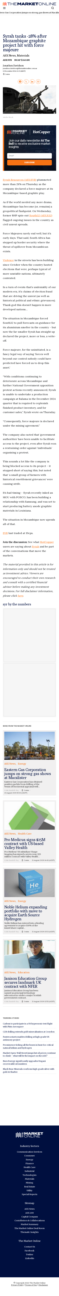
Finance (29, 1163)
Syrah (35, 546)
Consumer (29, 1155)
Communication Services (29, 1152)
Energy (29, 1159)
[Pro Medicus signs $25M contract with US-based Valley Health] (29, 831)
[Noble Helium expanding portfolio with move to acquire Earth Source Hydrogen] (29, 901)
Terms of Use (31, 1285)
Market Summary (29, 1224)
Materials (23, 55)
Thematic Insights (29, 1232)
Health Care (29, 1167)
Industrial (29, 1171)
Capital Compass (29, 1216)
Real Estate (29, 1186)
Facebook (29, 1250)
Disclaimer (43, 1285)
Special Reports (29, 1194)
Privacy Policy (17, 1285)
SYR (5, 533)
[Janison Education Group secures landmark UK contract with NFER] (29, 971)
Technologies (29, 1175)
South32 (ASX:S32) (40, 215)
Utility (29, 1190)
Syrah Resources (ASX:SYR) (19, 179)
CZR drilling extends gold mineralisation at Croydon (29, 1032)
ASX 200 (29, 1213)
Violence (8, 260)
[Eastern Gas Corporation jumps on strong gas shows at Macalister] (29, 763)
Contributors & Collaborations (29, 1220)
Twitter (29, 1254)
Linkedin (29, 1258)
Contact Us (29, 1246)
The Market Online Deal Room (29, 1228)
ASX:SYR (7, 60)
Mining (29, 1182)
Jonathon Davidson (19, 68)
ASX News (9, 55)
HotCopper (47, 542)
